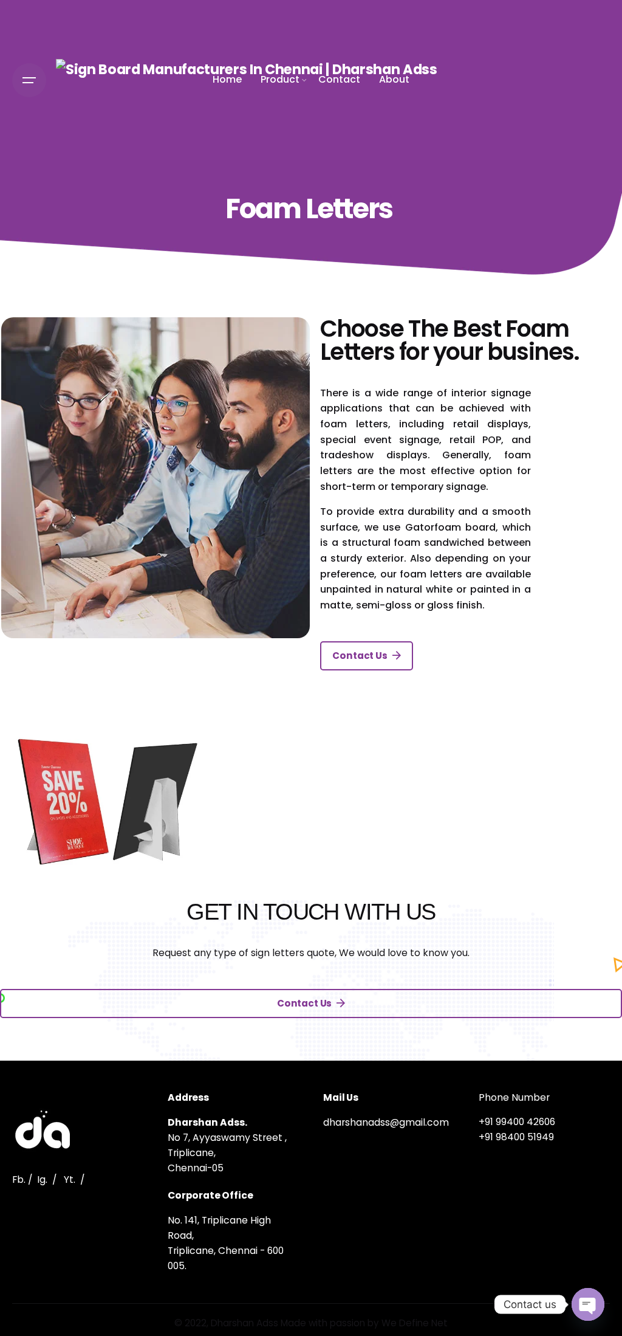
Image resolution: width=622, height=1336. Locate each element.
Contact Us (359, 655)
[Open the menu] (29, 80)
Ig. (42, 1179)
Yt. (69, 1179)
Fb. (19, 1179)
